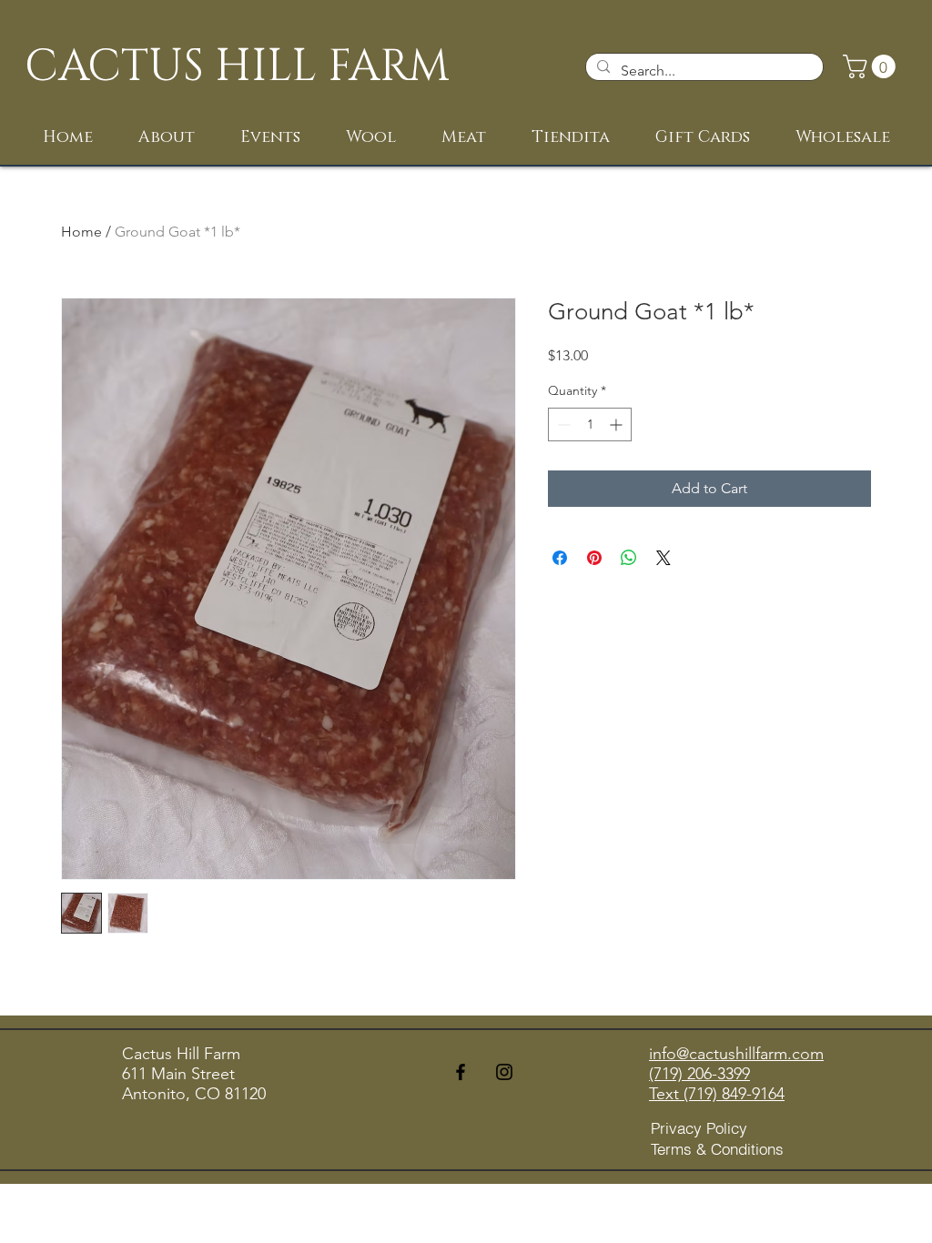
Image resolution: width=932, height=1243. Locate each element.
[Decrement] (562, 424)
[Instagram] (504, 1072)
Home (81, 231)
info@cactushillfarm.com (736, 1054)
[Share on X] (663, 558)
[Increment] (617, 424)
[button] (872, 66)
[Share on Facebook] (560, 558)
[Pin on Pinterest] (594, 558)
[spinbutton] (589, 424)
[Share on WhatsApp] (629, 558)
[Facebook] (460, 1072)
